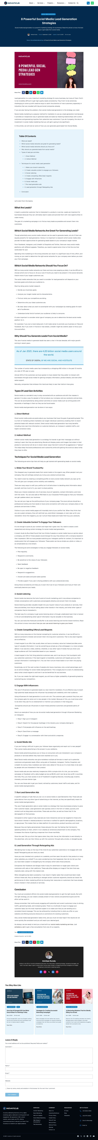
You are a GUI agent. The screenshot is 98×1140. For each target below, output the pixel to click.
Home (28, 40)
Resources (60, 3)
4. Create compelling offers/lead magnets (38, 176)
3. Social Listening (30, 173)
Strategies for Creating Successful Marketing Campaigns (46, 1011)
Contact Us (71, 3)
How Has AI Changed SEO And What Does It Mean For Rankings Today (18, 1011)
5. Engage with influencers (33, 179)
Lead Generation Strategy (25, 932)
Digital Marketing (42, 1006)
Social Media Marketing (48, 14)
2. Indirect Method (30, 159)
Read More (9, 1025)
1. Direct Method (30, 156)
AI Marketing (11, 1006)
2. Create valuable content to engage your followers (41, 170)
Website (7, 1081)
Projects (50, 3)
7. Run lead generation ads (33, 184)
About (31, 3)
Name (7, 1066)
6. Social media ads (31, 181)
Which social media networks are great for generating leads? (41, 144)
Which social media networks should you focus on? (38, 146)
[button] (23, 92)
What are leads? (27, 141)
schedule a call (20, 927)
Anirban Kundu (34, 34)
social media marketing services (62, 924)
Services (40, 3)
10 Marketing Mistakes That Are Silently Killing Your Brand (78, 1011)
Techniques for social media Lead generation (36, 163)
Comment (8, 1047)
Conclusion (25, 192)
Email (7, 1073)
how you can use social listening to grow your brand (54, 623)
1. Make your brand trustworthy (35, 167)
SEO (18, 1006)
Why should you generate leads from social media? (38, 149)
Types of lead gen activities (30, 152)
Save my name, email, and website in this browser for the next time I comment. (31, 1088)
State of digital (33, 360)
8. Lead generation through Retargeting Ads (39, 187)
